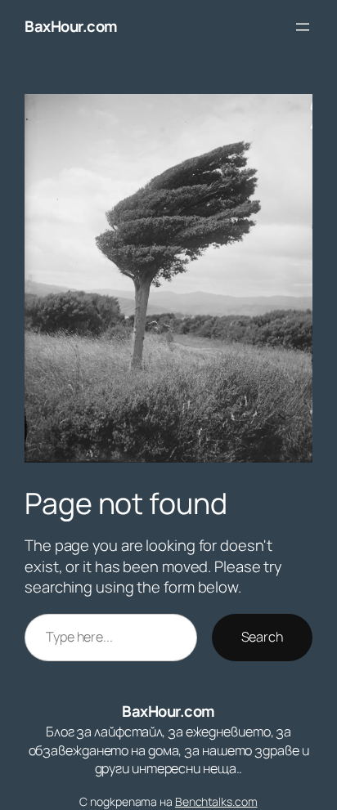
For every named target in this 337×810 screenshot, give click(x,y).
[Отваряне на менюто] (302, 27)
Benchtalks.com (216, 801)
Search (262, 637)
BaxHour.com (71, 26)
